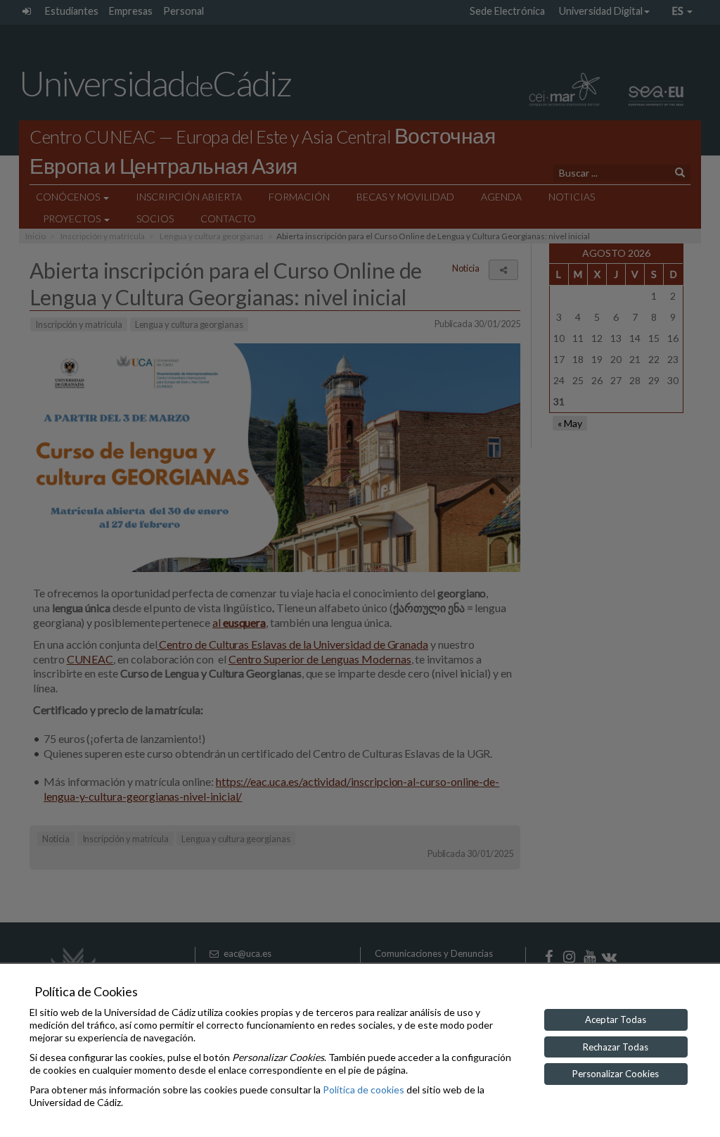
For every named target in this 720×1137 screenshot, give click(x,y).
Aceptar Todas (615, 1019)
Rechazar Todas (615, 1047)
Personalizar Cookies (615, 1073)
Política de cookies (363, 1089)
